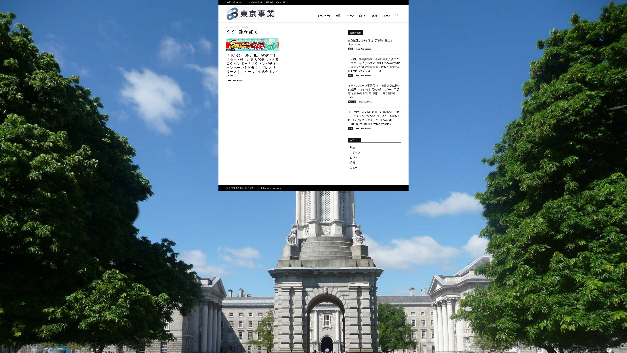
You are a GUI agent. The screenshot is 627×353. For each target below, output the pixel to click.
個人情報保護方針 (256, 2)
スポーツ (349, 15)
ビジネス (363, 15)
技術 (374, 15)
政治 (338, 15)
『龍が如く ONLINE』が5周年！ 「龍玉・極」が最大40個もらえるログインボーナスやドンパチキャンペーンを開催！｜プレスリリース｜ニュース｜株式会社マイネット (252, 65)
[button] (397, 15)
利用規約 (269, 2)
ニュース (386, 15)
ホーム (229, 26)
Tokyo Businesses (234, 80)
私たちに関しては (283, 2)
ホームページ (324, 15)
